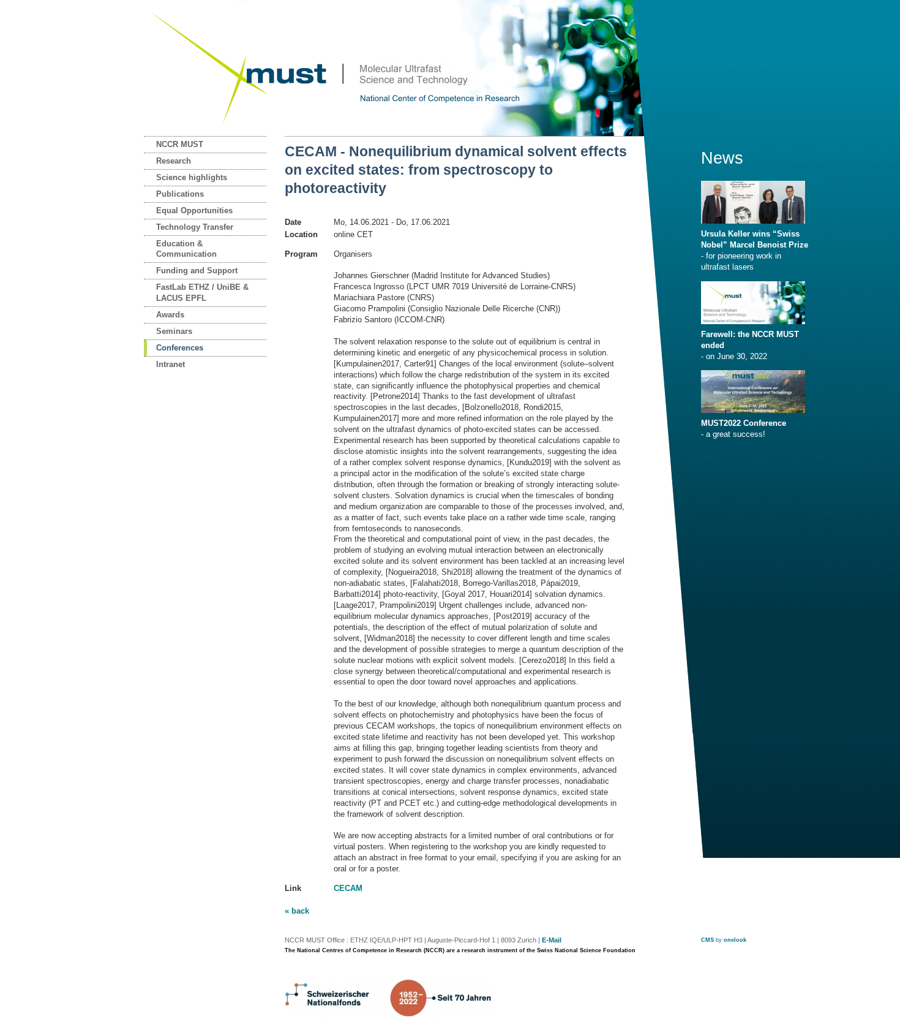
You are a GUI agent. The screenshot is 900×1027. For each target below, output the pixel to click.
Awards (170, 314)
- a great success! (743, 429)
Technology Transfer (194, 227)
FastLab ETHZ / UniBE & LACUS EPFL (202, 292)
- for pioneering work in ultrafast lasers (754, 250)
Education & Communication (186, 249)
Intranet (170, 364)
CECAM (348, 888)
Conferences (179, 347)
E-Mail (551, 940)
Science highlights (191, 177)
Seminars (174, 331)
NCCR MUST (179, 144)
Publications (180, 194)
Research (173, 160)
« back (297, 910)
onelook (735, 940)
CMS (707, 940)
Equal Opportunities (194, 210)
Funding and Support (197, 270)
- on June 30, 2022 (750, 345)
